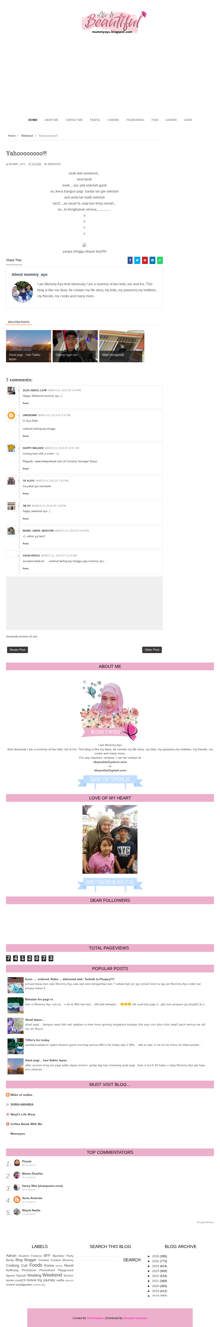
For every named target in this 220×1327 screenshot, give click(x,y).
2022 (156, 1276)
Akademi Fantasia (30, 1255)
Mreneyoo (18, 1133)
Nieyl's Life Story (23, 1114)
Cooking (12, 1265)
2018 (156, 1296)
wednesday (39, 1284)
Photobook (29, 1270)
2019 (156, 1291)
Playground (65, 1270)
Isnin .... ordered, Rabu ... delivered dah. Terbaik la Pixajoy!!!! (70, 979)
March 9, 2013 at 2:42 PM (52, 480)
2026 (156, 1256)
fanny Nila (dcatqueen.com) (42, 1185)
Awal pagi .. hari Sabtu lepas (46, 1060)
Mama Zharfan (32, 1173)
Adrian (11, 1256)
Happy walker (33, 448)
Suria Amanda (32, 1198)
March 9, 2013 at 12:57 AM (62, 448)
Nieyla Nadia (31, 1210)
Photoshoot (47, 1270)
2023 (156, 1271)
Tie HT (27, 505)
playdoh (69, 1280)
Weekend (54, 164)
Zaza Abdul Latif (35, 390)
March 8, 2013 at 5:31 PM (54, 415)
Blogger (30, 1260)
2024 (156, 1266)
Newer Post (17, 649)
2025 (156, 1261)
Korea (49, 1265)
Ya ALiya (28, 480)
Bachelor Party (63, 1255)
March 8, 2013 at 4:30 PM (64, 390)
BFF (47, 1256)
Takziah (21, 1275)
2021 (156, 1281)
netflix (60, 1280)
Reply (26, 403)
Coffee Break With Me (26, 1124)
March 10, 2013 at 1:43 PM (49, 505)
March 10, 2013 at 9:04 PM (72, 530)
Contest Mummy (61, 1260)
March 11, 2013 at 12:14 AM (59, 555)
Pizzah (27, 1161)
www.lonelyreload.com (48, 461)
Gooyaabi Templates (135, 1318)
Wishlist (68, 1275)
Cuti (24, 1265)
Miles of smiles (21, 1094)
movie (31, 1280)
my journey (46, 1280)
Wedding (34, 1275)
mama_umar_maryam (38, 530)
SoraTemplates (95, 1318)
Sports (10, 1275)
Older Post (152, 649)
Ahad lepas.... (35, 1019)
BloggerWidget (205, 1222)
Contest (43, 1260)
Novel (68, 1265)
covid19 (20, 1280)
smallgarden (24, 1284)
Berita (10, 1260)
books (10, 1280)
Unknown (30, 415)
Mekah (59, 1266)
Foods (35, 1265)
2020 (156, 1286)
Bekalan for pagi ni (39, 999)
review (10, 1284)
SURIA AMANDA (22, 1104)
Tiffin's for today (37, 1040)
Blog (19, 1260)
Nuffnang (12, 1270)
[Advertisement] (110, 78)
